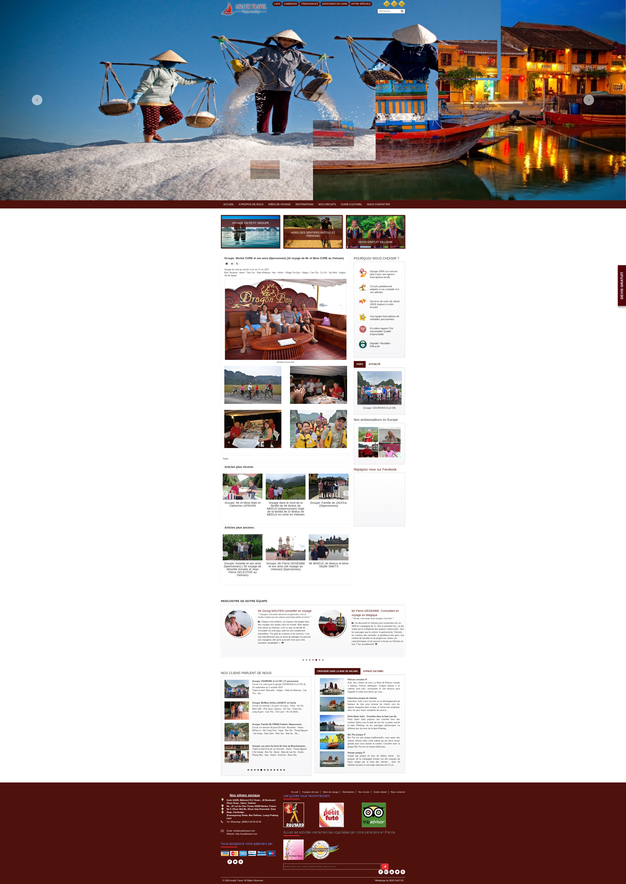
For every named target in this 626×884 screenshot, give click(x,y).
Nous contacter (378, 204)
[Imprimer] (232, 263)
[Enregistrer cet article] (237, 263)
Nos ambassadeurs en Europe (376, 419)
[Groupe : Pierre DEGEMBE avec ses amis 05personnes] (236, 763)
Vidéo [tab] (359, 364)
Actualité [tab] (374, 364)
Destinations (304, 204)
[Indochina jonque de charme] (332, 704)
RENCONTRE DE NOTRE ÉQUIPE (244, 601)
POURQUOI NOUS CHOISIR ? (376, 258)
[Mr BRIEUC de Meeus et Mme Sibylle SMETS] (329, 547)
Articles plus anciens (239, 527)
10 (277, 768)
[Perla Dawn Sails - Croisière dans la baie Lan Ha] (332, 723)
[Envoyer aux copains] (227, 263)
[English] (386, 3)
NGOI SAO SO (396, 878)
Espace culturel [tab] (373, 671)
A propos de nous (251, 204)
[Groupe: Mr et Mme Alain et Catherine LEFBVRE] (242, 487)
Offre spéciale (361, 3)
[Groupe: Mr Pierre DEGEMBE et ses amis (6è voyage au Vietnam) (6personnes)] (286, 547)
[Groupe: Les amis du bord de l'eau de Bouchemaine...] (236, 720)
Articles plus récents (238, 467)
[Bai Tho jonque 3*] (332, 741)
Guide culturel (351, 204)
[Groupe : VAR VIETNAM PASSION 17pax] (236, 742)
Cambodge (290, 3)
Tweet (225, 458)
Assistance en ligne (334, 3)
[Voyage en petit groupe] (250, 231)
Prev (225, 493)
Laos (277, 3)
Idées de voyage (279, 204)
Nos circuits (327, 204)
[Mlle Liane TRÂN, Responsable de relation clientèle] (343, 623)
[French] (394, 3)
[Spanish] (401, 3)
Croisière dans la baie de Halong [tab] (337, 671)
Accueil (228, 204)
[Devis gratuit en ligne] (375, 231)
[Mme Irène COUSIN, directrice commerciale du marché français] (249, 623)
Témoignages (309, 3)
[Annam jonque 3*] (332, 759)
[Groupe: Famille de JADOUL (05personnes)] (329, 487)
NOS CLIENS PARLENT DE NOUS (246, 673)
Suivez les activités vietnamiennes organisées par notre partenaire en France (339, 830)
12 (284, 768)
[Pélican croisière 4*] (332, 686)
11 (281, 768)
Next (346, 493)
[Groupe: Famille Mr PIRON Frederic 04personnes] (236, 699)
